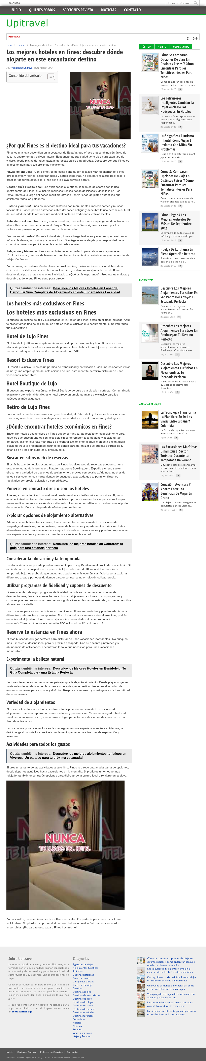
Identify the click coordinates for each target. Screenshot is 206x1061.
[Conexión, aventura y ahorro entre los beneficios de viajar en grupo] (150, 499)
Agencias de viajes (83, 964)
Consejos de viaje (82, 985)
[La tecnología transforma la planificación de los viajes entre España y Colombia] (150, 427)
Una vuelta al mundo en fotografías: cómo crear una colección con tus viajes (170, 987)
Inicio (15, 9)
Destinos (78, 988)
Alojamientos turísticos (85, 968)
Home (9, 45)
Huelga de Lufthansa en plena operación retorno (178, 251)
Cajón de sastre (81, 978)
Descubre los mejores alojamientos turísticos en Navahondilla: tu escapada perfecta (179, 370)
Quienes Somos (26, 1052)
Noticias (108, 9)
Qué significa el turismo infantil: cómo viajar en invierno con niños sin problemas (177, 142)
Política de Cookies (51, 1052)
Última (147, 47)
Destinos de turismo (84, 1009)
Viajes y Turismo (82, 1036)
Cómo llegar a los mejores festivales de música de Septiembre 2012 (176, 221)
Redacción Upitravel (22, 67)
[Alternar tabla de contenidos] (49, 76)
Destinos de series (83, 1005)
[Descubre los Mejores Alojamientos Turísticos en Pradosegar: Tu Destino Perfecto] (150, 341)
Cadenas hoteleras (83, 974)
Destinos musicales (84, 1012)
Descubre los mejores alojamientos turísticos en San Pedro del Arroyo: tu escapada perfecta (179, 295)
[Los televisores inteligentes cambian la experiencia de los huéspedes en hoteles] (150, 113)
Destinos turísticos (83, 1015)
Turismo (77, 1029)
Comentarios (181, 47)
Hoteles (21, 45)
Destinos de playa (83, 1002)
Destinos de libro (82, 998)
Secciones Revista (78, 9)
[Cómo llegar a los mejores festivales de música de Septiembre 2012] (150, 230)
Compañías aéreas (83, 981)
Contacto (14, 3)
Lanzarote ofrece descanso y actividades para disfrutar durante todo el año (170, 1004)
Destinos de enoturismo (86, 995)
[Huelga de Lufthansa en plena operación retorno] (150, 264)
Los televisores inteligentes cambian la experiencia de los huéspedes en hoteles (177, 105)
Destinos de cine (82, 992)
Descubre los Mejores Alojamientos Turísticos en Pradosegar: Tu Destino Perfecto (179, 332)
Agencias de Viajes (150, 404)
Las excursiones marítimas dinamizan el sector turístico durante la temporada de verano (179, 453)
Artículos (78, 971)
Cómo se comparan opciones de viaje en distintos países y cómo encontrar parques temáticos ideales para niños (177, 66)
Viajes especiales (82, 1033)
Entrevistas (146, 280)
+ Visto (162, 47)
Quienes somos (42, 9)
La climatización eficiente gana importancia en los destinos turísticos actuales (171, 1012)
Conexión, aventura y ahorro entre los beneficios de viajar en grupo (176, 491)
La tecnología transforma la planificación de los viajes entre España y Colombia (178, 419)
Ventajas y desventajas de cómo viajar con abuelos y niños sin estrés (171, 995)
